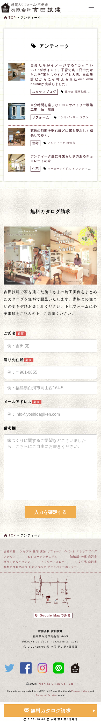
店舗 (43, 551)
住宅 (35, 143)
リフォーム (40, 117)
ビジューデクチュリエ (42, 556)
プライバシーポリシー (62, 566)
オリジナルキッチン (17, 561)
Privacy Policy (80, 691)
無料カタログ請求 (15, 566)
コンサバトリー (68, 117)
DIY (72, 168)
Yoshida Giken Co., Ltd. (56, 683)
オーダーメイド (58, 168)
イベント (69, 551)
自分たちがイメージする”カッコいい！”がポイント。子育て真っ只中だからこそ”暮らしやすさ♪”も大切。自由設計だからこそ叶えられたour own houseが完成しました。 (62, 74)
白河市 (71, 142)
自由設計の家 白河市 (83, 556)
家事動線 (81, 91)
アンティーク (56, 142)
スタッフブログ (44, 92)
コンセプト (24, 551)
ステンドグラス (90, 117)
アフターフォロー (53, 561)
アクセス (10, 556)
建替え (69, 91)
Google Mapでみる (55, 615)
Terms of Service (46, 695)
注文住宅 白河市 (86, 561)
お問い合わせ (37, 566)
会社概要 (10, 551)
